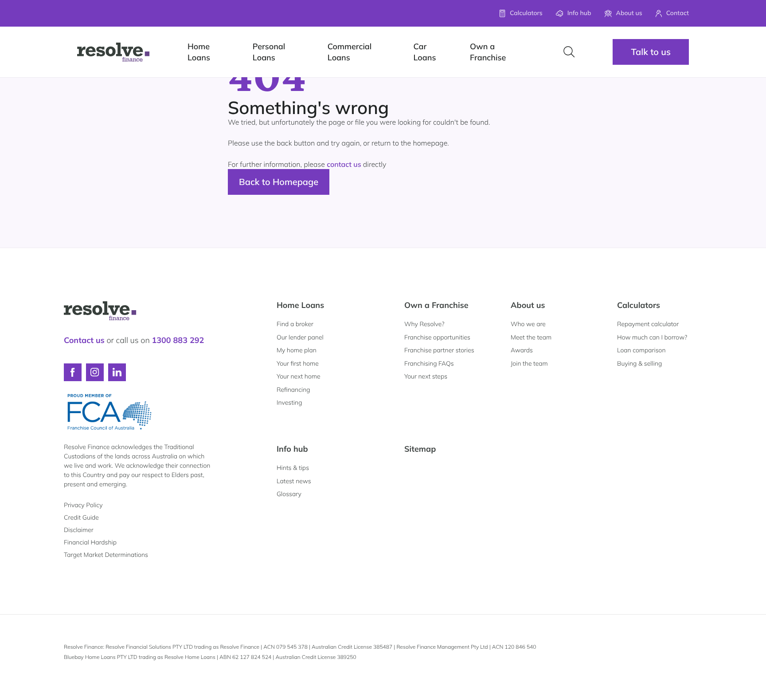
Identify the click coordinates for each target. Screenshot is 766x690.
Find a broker (295, 324)
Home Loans (199, 52)
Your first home (298, 363)
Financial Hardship (90, 542)
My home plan (297, 350)
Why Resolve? (424, 324)
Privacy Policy (83, 505)
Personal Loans (269, 52)
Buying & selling (639, 363)
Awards (522, 350)
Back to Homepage (278, 181)
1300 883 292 (178, 340)
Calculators (638, 305)
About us (528, 305)
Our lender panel (300, 337)
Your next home (298, 376)
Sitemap (420, 449)
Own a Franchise (488, 52)
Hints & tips (293, 468)
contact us (344, 164)
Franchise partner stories (439, 350)
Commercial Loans (350, 52)
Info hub (292, 449)
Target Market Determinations (106, 555)
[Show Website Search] (569, 51)
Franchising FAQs (429, 363)
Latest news (294, 481)
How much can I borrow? (652, 337)
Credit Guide (81, 517)
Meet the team (531, 337)
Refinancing (293, 390)
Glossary (289, 494)
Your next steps (425, 376)
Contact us (84, 340)
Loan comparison (641, 350)
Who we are (528, 324)
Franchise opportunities (437, 337)
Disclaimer (79, 530)
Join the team (529, 363)
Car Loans (424, 52)
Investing (289, 402)
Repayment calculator (648, 324)
